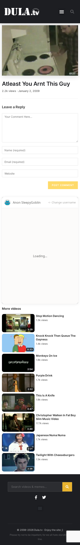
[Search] (67, 486)
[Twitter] (44, 497)
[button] (61, 11)
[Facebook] (36, 497)
